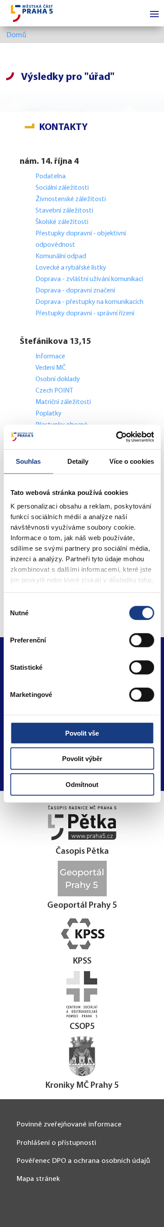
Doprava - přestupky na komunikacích (89, 302)
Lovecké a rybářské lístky (71, 267)
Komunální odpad (60, 256)
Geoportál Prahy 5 (82, 905)
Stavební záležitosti (64, 210)
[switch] (141, 640)
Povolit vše (82, 732)
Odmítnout (82, 784)
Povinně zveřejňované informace (69, 1124)
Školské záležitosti (61, 222)
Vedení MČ (50, 368)
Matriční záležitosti (63, 402)
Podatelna (50, 176)
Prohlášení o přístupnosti (56, 1143)
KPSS (82, 961)
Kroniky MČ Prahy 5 (82, 1085)
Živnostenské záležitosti (70, 199)
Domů (16, 35)
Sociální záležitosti (62, 187)
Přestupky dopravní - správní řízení (85, 313)
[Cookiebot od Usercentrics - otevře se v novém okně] (117, 437)
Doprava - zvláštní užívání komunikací (89, 279)
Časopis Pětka (82, 851)
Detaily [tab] (78, 461)
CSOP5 (82, 1026)
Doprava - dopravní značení (75, 290)
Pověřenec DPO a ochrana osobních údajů (83, 1161)
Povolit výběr (82, 758)
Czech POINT (54, 390)
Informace (50, 356)
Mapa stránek (38, 1179)
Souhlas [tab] (28, 461)
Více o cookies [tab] (131, 461)
